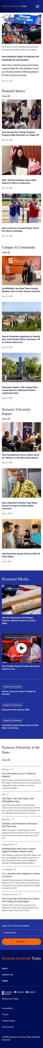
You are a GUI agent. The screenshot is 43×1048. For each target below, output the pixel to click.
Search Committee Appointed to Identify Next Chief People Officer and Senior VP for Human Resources (21, 339)
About (5, 968)
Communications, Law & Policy (17, 637)
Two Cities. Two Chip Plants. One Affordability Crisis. (18, 799)
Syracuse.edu (8, 1027)
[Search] (30, 6)
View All (6, 96)
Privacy (5, 1015)
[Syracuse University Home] (14, 6)
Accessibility (7, 1008)
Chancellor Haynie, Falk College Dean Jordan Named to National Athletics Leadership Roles (20, 390)
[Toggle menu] (37, 6)
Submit (20, 941)
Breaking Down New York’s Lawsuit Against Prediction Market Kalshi (19, 850)
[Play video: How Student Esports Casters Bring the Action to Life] (21, 648)
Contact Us (7, 975)
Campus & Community (15, 20)
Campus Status (8, 1021)
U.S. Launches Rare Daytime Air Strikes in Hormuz (21, 875)
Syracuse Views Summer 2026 (15, 710)
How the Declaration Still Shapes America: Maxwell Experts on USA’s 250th (19, 621)
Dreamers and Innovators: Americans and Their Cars (19, 825)
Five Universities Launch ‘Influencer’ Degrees (19, 775)
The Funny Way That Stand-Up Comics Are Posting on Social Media (20, 900)
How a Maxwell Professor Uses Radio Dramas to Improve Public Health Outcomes (19, 506)
